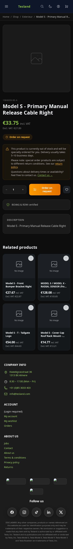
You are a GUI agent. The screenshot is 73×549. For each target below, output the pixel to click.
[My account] (58, 6)
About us (9, 452)
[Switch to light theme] (50, 6)
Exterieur (27, 16)
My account (10, 416)
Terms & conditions (15, 457)
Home (6, 16)
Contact (8, 448)
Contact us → (45, 175)
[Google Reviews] (16, 481)
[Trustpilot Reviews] (39, 481)
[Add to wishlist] (66, 189)
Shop (16, 16)
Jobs (6, 443)
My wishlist (10, 421)
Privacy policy (11, 462)
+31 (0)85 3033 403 (20, 387)
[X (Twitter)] (61, 512)
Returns (8, 467)
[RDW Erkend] (36, 492)
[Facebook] (12, 512)
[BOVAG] (60, 481)
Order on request (47, 189)
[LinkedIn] (48, 512)
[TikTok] (36, 512)
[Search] (42, 6)
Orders (8, 425)
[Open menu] (6, 6)
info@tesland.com (20, 393)
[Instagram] (24, 512)
